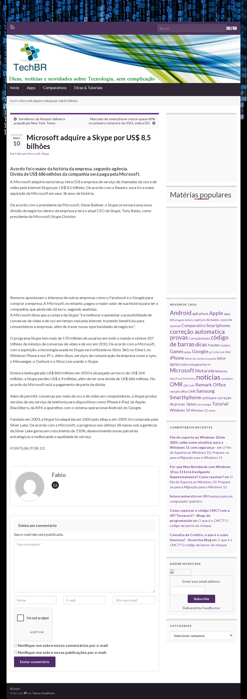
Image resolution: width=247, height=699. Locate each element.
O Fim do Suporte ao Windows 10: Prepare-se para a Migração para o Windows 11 (200, 452)
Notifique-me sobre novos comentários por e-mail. (63, 645)
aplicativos (200, 314)
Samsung (205, 391)
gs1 (211, 352)
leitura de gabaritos (194, 364)
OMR (176, 384)
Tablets (191, 404)
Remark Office (210, 384)
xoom (211, 410)
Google (200, 351)
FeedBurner (211, 608)
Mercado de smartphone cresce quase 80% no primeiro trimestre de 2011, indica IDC (122, 121)
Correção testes (199, 338)
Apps (31, 87)
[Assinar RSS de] (12, 26)
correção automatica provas (197, 334)
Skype (45, 153)
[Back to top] (236, 688)
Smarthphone (185, 397)
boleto (189, 320)
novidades (227, 378)
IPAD (228, 352)
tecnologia (204, 404)
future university (183, 496)
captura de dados (207, 320)
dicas (201, 344)
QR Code (189, 385)
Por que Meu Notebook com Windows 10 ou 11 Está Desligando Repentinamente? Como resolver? (200, 472)
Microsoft (33, 153)
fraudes (214, 345)
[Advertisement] (123, 11)
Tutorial (220, 403)
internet (219, 352)
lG (209, 364)
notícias (208, 377)
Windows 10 (180, 410)
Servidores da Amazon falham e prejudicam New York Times (39, 121)
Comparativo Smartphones (205, 325)
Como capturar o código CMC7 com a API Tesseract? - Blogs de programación (200, 515)
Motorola (204, 370)
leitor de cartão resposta (200, 358)
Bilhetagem (177, 320)
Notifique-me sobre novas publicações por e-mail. (62, 652)
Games (177, 351)
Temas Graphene (43, 693)
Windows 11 (199, 410)
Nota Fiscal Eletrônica (182, 378)
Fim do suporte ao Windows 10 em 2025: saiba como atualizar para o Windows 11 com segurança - (197, 442)
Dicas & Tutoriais (88, 87)
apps (227, 314)
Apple (216, 313)
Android (181, 312)
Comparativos (55, 87)
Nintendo (221, 371)
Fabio (18, 153)
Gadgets (225, 345)
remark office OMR (183, 391)
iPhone (177, 358)
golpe (187, 352)
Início (14, 87)
